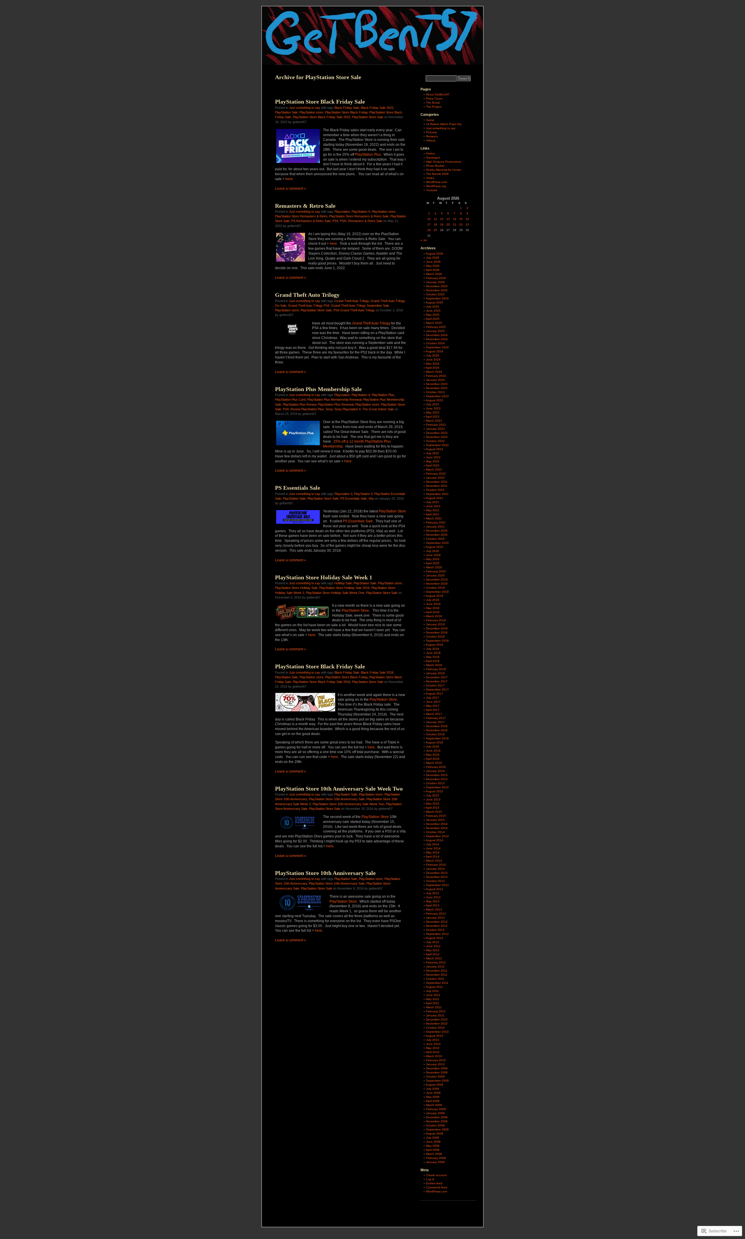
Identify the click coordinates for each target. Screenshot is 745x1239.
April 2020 (432, 563)
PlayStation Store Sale (367, 117)
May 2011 (432, 999)
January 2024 (435, 379)
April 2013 (432, 905)
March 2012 (434, 958)
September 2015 (437, 787)
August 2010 (434, 1035)
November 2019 (437, 583)
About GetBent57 (438, 94)
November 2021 (437, 485)
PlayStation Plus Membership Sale (318, 389)
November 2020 (437, 534)
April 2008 (432, 1149)
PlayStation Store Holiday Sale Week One (335, 592)
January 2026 (435, 282)
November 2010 (437, 1023)
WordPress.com (436, 182)
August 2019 (434, 595)
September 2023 (437, 396)
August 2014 (434, 840)
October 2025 (435, 294)
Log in (430, 1179)
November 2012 (437, 925)
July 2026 (432, 257)
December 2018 (437, 628)
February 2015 (436, 815)
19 (442, 224)
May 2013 (432, 901)
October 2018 (435, 636)
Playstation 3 (343, 494)
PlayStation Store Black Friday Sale (320, 101)
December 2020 (437, 530)
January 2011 (435, 1015)
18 (435, 224)
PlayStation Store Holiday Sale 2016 (344, 588)
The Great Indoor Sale (378, 409)
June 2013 (433, 897)
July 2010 (432, 1039)
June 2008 (433, 1141)
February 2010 (436, 1060)
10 (429, 219)
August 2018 (434, 644)
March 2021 (434, 518)
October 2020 (435, 538)
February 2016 (436, 766)
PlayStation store (311, 112)
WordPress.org (436, 186)
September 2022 (437, 445)
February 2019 (436, 620)
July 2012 (432, 942)
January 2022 (435, 477)
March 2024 (434, 371)
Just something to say (304, 107)
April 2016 (432, 758)
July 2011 (432, 991)
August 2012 (434, 938)
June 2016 (433, 750)
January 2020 (435, 575)
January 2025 (435, 331)
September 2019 (437, 591)
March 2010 (434, 1056)
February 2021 (436, 522)
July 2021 (432, 502)
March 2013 (434, 909)
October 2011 (435, 978)
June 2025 (433, 310)
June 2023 (433, 408)
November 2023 (437, 388)
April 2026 (432, 269)
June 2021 (433, 506)
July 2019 (432, 599)
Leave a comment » (290, 189)
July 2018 (432, 648)
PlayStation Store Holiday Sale (296, 588)
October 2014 (435, 832)
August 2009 (434, 1084)
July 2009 (432, 1088)
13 (448, 219)
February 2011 (436, 1011)
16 (467, 219)
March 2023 (434, 420)
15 (461, 219)
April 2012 (432, 954)
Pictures (431, 132)
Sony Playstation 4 (347, 409)
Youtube (431, 190)
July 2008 (432, 1137)
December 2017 (437, 677)
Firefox (430, 153)
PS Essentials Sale (297, 487)
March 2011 (434, 1007)
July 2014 (432, 844)
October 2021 (435, 489)
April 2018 (432, 661)
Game (430, 120)
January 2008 (435, 1162)
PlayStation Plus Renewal (336, 404)
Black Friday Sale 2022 (377, 107)
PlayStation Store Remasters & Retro (301, 216)
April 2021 (432, 514)
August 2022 (434, 449)
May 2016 (432, 754)
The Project (433, 106)
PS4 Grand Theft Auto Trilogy (354, 310)
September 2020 (437, 542)
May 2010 (432, 1048)
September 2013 (437, 885)
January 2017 (435, 722)
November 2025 (437, 290)
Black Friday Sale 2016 (377, 672)
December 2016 (437, 726)
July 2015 (432, 795)
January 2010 (435, 1064)
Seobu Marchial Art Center (443, 169)
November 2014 (437, 828)
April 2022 (432, 465)
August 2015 (434, 791)
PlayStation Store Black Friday (346, 112)
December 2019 (437, 579)
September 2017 (437, 689)
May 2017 (432, 705)
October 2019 (435, 587)
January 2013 (435, 917)
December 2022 (437, 432)
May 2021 (432, 510)
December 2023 (437, 384)
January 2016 (435, 771)
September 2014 (437, 836)
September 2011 (437, 982)
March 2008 (434, 1153)
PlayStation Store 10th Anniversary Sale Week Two (339, 788)
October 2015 (435, 783)
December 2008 (437, 1117)
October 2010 (435, 1027)
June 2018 (433, 652)
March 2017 (434, 714)
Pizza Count (434, 98)
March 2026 (434, 274)
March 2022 (434, 469)
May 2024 (432, 363)
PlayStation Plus (368, 154)
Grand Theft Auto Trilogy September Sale (360, 305)
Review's (432, 136)
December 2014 (437, 824)
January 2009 (435, 1113)
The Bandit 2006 (437, 173)
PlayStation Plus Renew (299, 404)
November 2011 (436, 974)
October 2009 (435, 1076)
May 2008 (432, 1145)
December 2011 (436, 970)
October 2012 (435, 929)
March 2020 (434, 567)
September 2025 (437, 298)
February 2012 (436, 962)
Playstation (342, 211)
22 (461, 224)
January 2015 (435, 819)
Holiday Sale (343, 583)
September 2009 (437, 1080)
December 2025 (437, 286)
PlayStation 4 (361, 211)
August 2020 (434, 547)
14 (454, 219)
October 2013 (435, 881)
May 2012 (432, 950)
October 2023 (435, 392)
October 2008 (435, 1125)
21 (454, 224)
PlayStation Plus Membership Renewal (334, 399)
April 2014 (432, 856)
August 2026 (434, 253)
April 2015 (432, 807)
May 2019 (432, 608)
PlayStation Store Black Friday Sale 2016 (321, 682)
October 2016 (435, 734)
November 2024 (437, 339)
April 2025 (432, 318)
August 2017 (434, 693)
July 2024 (432, 355)
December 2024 (437, 335)
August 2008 (434, 1133)
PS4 (335, 221)
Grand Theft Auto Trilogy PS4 (308, 305)
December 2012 (437, 921)
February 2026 (436, 278)
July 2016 (432, 746)
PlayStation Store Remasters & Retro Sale (359, 216)
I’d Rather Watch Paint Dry (444, 124)
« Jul (424, 240)
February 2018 (436, 669)
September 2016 (437, 738)
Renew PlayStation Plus (307, 409)
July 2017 (432, 697)
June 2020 (433, 555)
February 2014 (436, 864)
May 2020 (432, 559)
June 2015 (433, 799)
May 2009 (432, 1096)
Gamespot (433, 157)
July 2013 (432, 893)
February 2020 (436, 571)
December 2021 (437, 481)
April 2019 (432, 612)
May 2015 (432, 803)
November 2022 (437, 437)
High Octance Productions (443, 161)
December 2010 (437, 1019)
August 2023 (434, 400)
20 (448, 224)
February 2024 (436, 375)
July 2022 (432, 453)
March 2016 (434, 762)
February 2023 (436, 424)
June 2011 (433, 995)
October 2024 (435, 343)
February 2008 (436, 1158)
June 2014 (433, 848)
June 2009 (433, 1092)
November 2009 (437, 1072)
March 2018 (434, 665)
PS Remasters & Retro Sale (311, 221)
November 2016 (437, 730)
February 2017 (436, 718)
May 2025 (432, 314)
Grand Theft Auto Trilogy (307, 295)
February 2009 (436, 1109)
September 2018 (437, 640)
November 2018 (437, 632)
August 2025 (434, 302)
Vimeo (430, 178)
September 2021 (437, 494)
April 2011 (432, 1003)
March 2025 (434, 322)
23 (467, 224)
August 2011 (434, 986)
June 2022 (433, 457)
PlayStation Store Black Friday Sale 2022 (321, 117)
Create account (436, 1175)
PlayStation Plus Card (290, 399)
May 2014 (432, 852)
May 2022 (432, 461)
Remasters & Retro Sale (305, 206)
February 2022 (436, 473)
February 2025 (436, 327)
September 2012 (437, 934)
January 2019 (435, 624)
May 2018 (432, 656)
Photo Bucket (435, 165)
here (289, 179)
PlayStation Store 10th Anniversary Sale (337, 799)
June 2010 (433, 1043)
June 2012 (433, 946)
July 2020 (432, 551)
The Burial (433, 102)
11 (435, 219)
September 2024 (437, 347)
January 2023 (435, 428)
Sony (329, 409)
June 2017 (433, 701)
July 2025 (432, 306)
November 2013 (437, 876)
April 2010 (432, 1052)
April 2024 (432, 367)
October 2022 (435, 441)
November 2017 (437, 681)
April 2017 (432, 709)
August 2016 (434, 742)
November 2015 (437, 779)
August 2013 (434, 889)
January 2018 (435, 673)
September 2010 (437, 1031)
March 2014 (434, 860)
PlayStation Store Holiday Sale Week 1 (323, 577)
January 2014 (435, 868)
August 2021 (434, 498)
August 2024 (434, 351)
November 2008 (437, 1121)
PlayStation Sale (286, 112)
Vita (371, 498)
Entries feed (434, 1183)
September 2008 (437, 1129)
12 (442, 219)
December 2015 (437, 775)
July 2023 (432, 404)
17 (429, 224)
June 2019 (433, 604)
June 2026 (433, 261)
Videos (430, 140)
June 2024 (433, 359)
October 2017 (435, 685)
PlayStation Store (392, 511)
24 (429, 230)
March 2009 (434, 1105)
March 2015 (434, 811)
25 (435, 230)
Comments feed (436, 1187)
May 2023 (432, 412)
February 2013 (436, 913)
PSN (343, 221)
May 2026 (432, 265)
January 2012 (435, 966)
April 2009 (432, 1101)
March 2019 (434, 616)
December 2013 (437, 872)
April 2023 (432, 416)
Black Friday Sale (346, 107)
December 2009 (437, 1068)
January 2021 (435, 526)
